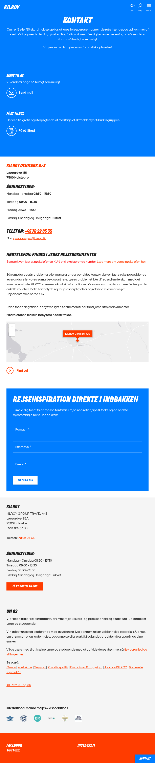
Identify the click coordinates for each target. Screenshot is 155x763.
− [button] (12, 332)
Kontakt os (25, 667)
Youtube (13, 750)
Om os (11, 667)
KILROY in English (18, 685)
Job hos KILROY (115, 667)
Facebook (14, 745)
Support (40, 667)
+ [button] (12, 326)
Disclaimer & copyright (86, 667)
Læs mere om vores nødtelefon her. (121, 261)
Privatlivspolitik (58, 667)
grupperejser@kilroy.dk (29, 238)
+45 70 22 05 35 (38, 231)
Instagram (86, 745)
